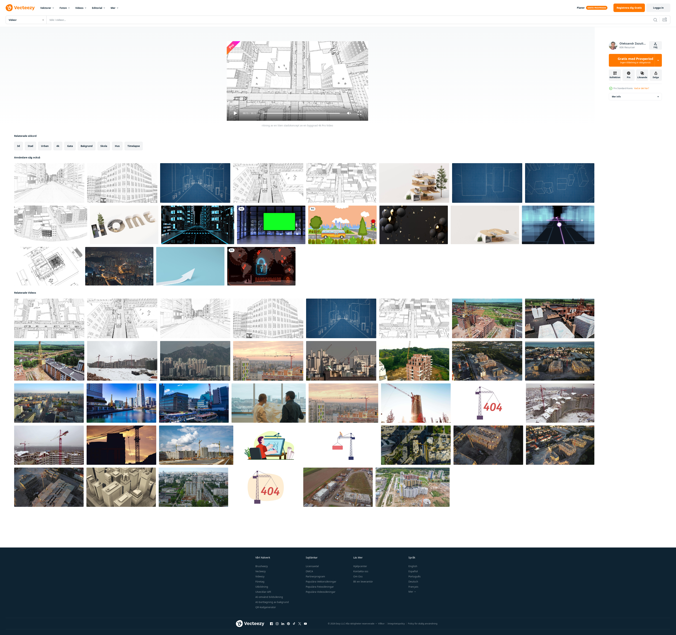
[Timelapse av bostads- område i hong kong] (195, 361)
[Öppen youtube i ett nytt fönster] (305, 623)
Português (414, 576)
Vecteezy (260, 571)
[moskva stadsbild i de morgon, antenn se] (49, 403)
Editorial (97, 8)
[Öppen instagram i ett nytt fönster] (277, 623)
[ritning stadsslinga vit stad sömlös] (50, 225)
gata (70, 146)
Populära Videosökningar (320, 591)
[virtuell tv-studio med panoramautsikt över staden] (271, 225)
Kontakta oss (360, 571)
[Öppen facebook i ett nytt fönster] (271, 623)
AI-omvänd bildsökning (269, 597)
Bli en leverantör (363, 581)
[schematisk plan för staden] (487, 183)
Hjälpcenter (360, 566)
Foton (63, 8)
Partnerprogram (315, 576)
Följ (655, 47)
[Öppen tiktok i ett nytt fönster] (294, 623)
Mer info (616, 96)
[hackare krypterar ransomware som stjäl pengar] (261, 266)
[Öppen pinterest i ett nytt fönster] (288, 623)
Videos (79, 8)
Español (413, 571)
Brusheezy (261, 566)
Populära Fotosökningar (320, 586)
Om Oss (358, 576)
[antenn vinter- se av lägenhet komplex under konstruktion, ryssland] (49, 445)
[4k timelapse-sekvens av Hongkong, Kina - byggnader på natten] (119, 266)
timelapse (133, 146)
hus (117, 146)
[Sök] (655, 20)
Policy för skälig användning (422, 623)
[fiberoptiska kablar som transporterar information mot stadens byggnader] (558, 225)
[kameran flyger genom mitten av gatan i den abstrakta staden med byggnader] (197, 225)
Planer (581, 7)
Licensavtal (312, 566)
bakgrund (87, 146)
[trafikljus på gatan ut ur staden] (342, 225)
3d (18, 146)
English (412, 566)
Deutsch (413, 581)
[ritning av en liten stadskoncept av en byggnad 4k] (49, 183)
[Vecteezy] (20, 7)
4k (57, 146)
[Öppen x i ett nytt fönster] (299, 623)
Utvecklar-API (263, 591)
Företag (259, 581)
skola (103, 146)
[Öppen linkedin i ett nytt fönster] (282, 623)
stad (30, 146)
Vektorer (45, 8)
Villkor (381, 623)
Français (413, 586)
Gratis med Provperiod (635, 60)
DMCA (309, 571)
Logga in (658, 7)
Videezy (259, 576)
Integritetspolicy (396, 623)
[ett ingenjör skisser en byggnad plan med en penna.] (271, 445)
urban (45, 146)
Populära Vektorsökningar (321, 581)
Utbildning (261, 586)
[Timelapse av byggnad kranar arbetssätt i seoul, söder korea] (341, 361)
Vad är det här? (641, 88)
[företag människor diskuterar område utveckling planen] (269, 403)
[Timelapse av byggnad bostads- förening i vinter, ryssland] (122, 361)
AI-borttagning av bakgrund (272, 602)
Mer (113, 8)
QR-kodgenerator (265, 607)
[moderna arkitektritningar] (48, 266)
